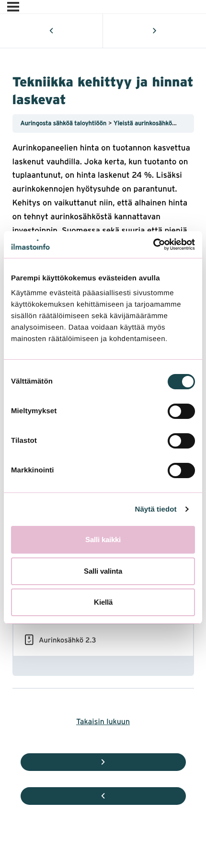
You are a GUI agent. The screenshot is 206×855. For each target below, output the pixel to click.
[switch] (181, 411)
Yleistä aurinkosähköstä (148, 123)
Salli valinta (103, 571)
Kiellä (103, 602)
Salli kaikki (103, 539)
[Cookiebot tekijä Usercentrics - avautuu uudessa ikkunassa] (153, 244)
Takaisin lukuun (103, 721)
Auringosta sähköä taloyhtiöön (64, 123)
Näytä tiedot (156, 509)
